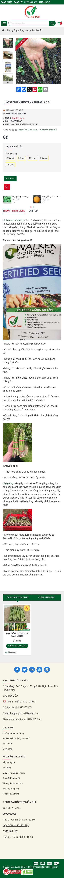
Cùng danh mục (46, 597)
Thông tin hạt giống (14, 211)
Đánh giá (33, 211)
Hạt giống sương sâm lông (21, 196)
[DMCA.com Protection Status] (27, 872)
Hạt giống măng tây (13, 220)
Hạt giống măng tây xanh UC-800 (17, 635)
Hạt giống (8, 483)
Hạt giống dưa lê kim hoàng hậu (51, 196)
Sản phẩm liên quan (17, 597)
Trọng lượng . (11, 153)
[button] (34, 82)
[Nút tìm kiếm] (52, 23)
